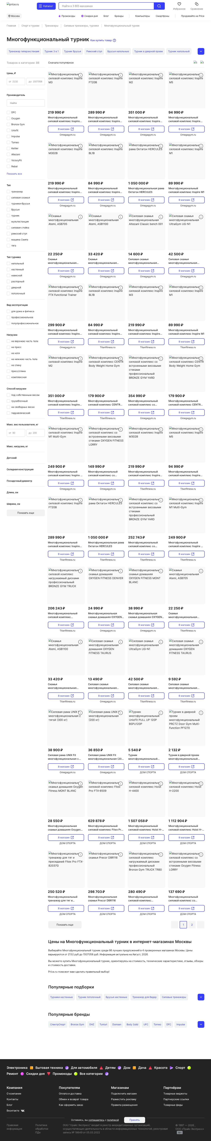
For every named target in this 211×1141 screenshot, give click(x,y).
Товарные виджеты (175, 1093)
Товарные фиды (173, 1104)
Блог (10, 1104)
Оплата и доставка (70, 1093)
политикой (113, 1119)
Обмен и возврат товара (73, 1099)
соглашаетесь (96, 1119)
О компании (14, 1093)
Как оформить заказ (71, 1104)
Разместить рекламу (123, 1099)
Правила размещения (124, 1104)
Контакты (12, 1099)
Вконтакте (13, 1110)
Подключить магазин (124, 1093)
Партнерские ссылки (176, 1099)
